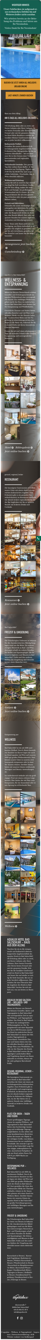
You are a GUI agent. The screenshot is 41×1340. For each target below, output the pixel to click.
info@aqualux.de (20, 1312)
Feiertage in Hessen (18, 1280)
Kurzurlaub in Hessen (15, 1256)
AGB (32, 1335)
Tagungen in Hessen (15, 1272)
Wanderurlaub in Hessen (23, 1263)
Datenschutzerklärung (20, 1335)
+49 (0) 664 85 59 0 (20, 1310)
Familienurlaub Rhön (22, 1270)
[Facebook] (18, 1319)
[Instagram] (22, 1319)
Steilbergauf (29, 1337)
